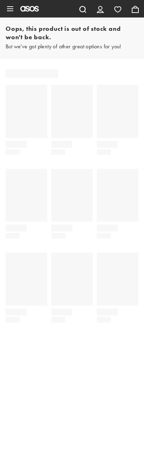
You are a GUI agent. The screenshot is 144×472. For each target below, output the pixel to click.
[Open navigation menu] (10, 9)
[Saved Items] (118, 9)
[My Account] (100, 9)
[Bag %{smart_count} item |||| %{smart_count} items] (135, 9)
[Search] (83, 9)
